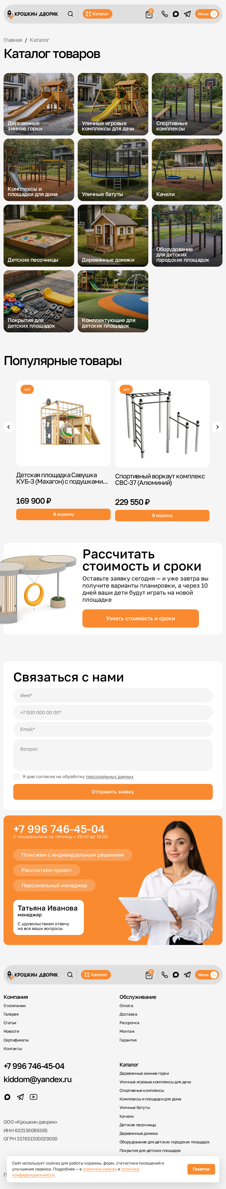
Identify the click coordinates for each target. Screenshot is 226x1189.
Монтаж (127, 1031)
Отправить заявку (113, 792)
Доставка (128, 1014)
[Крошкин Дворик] (33, 14)
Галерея (11, 1014)
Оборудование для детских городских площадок (164, 1142)
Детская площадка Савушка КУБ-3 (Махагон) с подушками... (62, 478)
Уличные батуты (134, 1107)
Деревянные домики (138, 1133)
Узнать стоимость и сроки (140, 618)
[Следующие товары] (217, 427)
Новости (11, 1031)
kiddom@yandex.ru (38, 1079)
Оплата (126, 1005)
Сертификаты (16, 1040)
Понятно (201, 1169)
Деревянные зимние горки (144, 1073)
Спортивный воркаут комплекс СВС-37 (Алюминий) (160, 479)
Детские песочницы (137, 1124)
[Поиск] (70, 14)
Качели (126, 1116)
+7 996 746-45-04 (59, 828)
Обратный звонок (165, 14)
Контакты (13, 1048)
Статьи (10, 1022)
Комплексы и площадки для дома (150, 1099)
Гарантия (128, 1040)
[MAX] (176, 14)
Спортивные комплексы (141, 1090)
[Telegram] (187, 14)
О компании (15, 1005)
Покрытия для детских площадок (150, 1150)
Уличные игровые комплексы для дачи (155, 1081)
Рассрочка (129, 1022)
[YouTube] (33, 1097)
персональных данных (110, 776)
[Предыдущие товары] (9, 427)
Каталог (100, 13)
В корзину (63, 514)
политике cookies (100, 1169)
